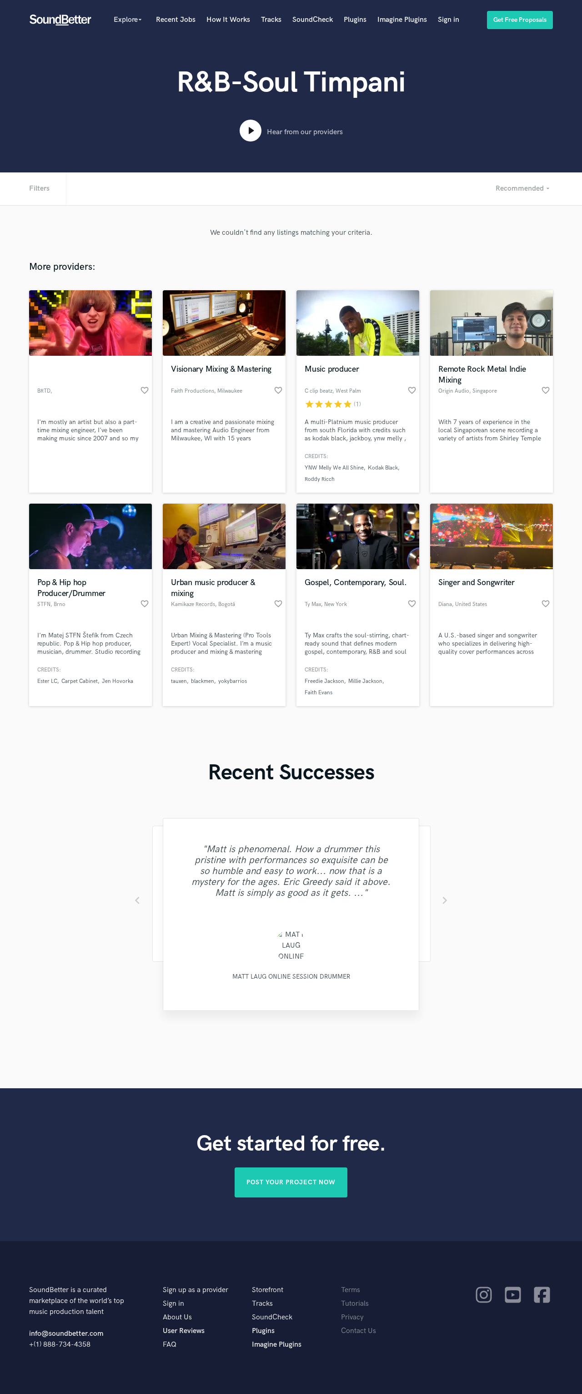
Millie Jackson (365, 681)
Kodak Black (383, 468)
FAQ (169, 1344)
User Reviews (184, 1331)
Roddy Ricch (320, 479)
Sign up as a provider (195, 1290)
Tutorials (355, 1303)
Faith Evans (318, 692)
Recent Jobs (176, 19)
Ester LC (47, 681)
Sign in (448, 19)
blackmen (202, 681)
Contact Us (358, 1331)
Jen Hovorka (117, 681)
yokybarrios (232, 681)
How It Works (228, 19)
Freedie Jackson (324, 681)
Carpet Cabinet (79, 681)
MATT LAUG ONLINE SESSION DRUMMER (291, 976)
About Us (177, 1317)
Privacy (352, 1317)
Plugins (355, 19)
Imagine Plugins (402, 19)
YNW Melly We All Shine (334, 468)
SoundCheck (312, 19)
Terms (350, 1290)
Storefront (267, 1290)
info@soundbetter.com (66, 1333)
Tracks (271, 19)
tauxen (179, 681)
